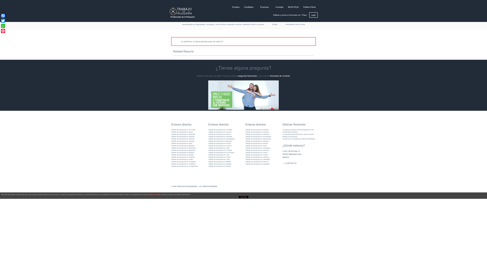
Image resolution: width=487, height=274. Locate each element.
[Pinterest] (3, 30)
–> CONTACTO (289, 163)
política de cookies (154, 194)
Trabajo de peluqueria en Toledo (256, 155)
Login (313, 15)
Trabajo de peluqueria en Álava (182, 132)
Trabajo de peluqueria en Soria (256, 145)
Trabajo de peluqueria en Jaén (219, 148)
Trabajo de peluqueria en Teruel (256, 152)
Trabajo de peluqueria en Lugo (219, 159)
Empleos (236, 7)
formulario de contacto (280, 75)
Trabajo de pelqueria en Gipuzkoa (220, 141)
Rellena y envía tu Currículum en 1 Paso (290, 15)
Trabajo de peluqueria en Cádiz (182, 159)
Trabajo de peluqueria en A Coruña (183, 130)
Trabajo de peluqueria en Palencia (257, 134)
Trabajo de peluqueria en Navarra (257, 130)
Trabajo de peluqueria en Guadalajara (221, 139)
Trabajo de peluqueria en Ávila (181, 143)
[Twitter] (3, 20)
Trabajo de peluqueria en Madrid (219, 161)
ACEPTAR (243, 197)
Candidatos (249, 7)
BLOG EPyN (293, 7)
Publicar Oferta (309, 7)
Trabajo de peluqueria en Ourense (257, 132)
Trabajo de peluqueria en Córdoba (220, 130)
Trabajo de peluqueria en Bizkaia (182, 152)
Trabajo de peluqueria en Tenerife (257, 150)
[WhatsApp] (3, 25)
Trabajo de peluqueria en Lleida (219, 157)
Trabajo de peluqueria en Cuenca (220, 132)
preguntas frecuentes (247, 75)
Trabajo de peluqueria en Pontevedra (258, 136)
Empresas (264, 7)
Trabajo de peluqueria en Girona (219, 134)
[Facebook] (3, 15)
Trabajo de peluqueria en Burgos (182, 155)
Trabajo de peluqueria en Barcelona (183, 148)
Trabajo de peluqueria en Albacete (183, 134)
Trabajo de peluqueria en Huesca (219, 145)
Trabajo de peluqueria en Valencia (257, 157)
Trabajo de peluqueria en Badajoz (183, 145)
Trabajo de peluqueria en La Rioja (220, 150)
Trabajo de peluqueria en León (219, 155)
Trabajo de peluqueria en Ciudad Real (184, 166)
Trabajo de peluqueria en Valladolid (257, 159)
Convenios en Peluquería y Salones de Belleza (299, 139)
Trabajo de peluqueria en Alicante (183, 136)
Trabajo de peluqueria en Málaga (219, 164)
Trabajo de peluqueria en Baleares (183, 150)
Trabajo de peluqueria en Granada (220, 136)
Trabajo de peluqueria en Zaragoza (257, 164)
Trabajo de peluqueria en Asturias (183, 141)
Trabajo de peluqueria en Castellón (183, 164)
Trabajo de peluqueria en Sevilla (256, 143)
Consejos (279, 7)
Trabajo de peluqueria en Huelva (219, 143)
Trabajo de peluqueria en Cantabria (183, 161)
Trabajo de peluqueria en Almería (182, 139)
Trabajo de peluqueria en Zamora (256, 161)
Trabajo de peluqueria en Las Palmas (221, 152)
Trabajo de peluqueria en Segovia (257, 141)
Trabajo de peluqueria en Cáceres (183, 157)
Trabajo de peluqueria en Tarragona (257, 148)
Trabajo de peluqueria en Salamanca (258, 139)
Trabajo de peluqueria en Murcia (219, 166)
